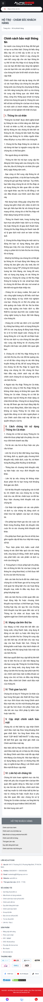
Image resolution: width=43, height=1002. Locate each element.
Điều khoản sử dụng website (12, 895)
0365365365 (23, 870)
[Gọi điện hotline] (36, 999)
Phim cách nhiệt (8, 935)
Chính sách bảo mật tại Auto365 (13, 899)
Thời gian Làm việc (9, 841)
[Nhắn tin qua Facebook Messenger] (7, 999)
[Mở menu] (3, 3)
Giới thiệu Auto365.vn (10, 892)
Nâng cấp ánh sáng (9, 931)
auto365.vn (13, 878)
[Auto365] (24, 3)
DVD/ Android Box (9, 942)
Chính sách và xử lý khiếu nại (12, 831)
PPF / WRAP (7, 938)
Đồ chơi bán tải (8, 952)
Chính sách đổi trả (9, 902)
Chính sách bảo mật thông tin (12, 848)
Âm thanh (6, 948)
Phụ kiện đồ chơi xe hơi (10, 945)
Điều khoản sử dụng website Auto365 (15, 834)
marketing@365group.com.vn (18, 874)
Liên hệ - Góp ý (7, 922)
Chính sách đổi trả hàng (10, 838)
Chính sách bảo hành (9, 827)
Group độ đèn (7, 912)
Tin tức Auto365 (8, 919)
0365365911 (13, 870)
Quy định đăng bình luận (10, 845)
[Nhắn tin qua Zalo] (22, 999)
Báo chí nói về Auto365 (10, 916)
